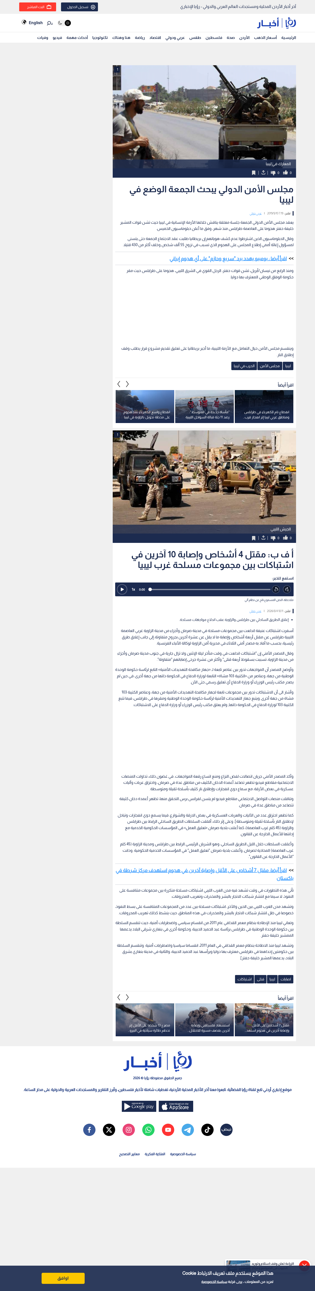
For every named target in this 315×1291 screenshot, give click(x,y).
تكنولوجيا (100, 37)
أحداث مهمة (77, 37)
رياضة (140, 37)
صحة (231, 37)
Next (119, 384)
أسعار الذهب (265, 37)
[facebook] (89, 1130)
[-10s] (276, 589)
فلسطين (213, 37)
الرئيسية (288, 37)
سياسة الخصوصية (214, 1282)
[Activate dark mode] (64, 23)
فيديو (57, 37)
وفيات (42, 37)
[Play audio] (122, 589)
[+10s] (287, 589)
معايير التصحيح (129, 1154)
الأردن (244, 37)
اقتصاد (155, 37)
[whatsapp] (148, 1130)
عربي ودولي (175, 37)
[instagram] (129, 1130)
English (36, 23)
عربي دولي (256, 213)
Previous (127, 384)
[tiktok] (207, 1130)
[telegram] (188, 1130)
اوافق (63, 1278)
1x (133, 589)
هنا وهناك (121, 37)
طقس (195, 37)
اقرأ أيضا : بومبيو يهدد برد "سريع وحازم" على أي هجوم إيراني (228, 258)
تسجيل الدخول (77, 7)
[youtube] (168, 1130)
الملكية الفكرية (155, 1154)
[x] (109, 1130)
